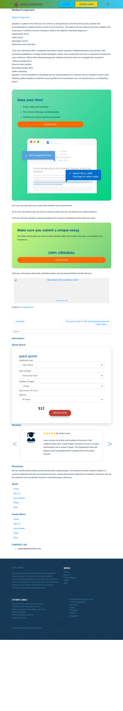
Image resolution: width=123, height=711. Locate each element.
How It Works (19, 498)
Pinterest (73, 610)
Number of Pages (26, 382)
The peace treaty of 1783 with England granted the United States (87, 322)
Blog (16, 507)
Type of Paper (25, 371)
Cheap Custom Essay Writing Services (28, 609)
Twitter (72, 608)
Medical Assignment (20, 17)
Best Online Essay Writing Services (27, 604)
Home (16, 489)
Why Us (17, 494)
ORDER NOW (86, 4)
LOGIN (66, 4)
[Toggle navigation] (108, 4)
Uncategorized (26, 307)
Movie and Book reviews (22, 615)
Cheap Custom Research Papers (26, 606)
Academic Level (26, 360)
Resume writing (18, 612)
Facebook (74, 605)
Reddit (72, 613)
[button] (14, 445)
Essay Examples (19, 618)
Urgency (22, 395)
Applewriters (24, 628)
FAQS (16, 503)
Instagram (74, 616)
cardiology (20, 321)
